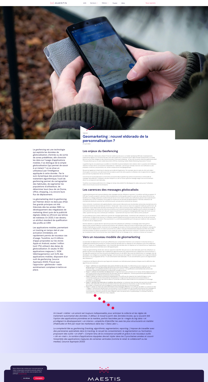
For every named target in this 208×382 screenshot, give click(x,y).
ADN (84, 3)
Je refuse (26, 378)
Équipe (115, 3)
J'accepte (38, 378)
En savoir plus (23, 373)
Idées (123, 3)
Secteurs (93, 3)
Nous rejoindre (151, 3)
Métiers (104, 3)
